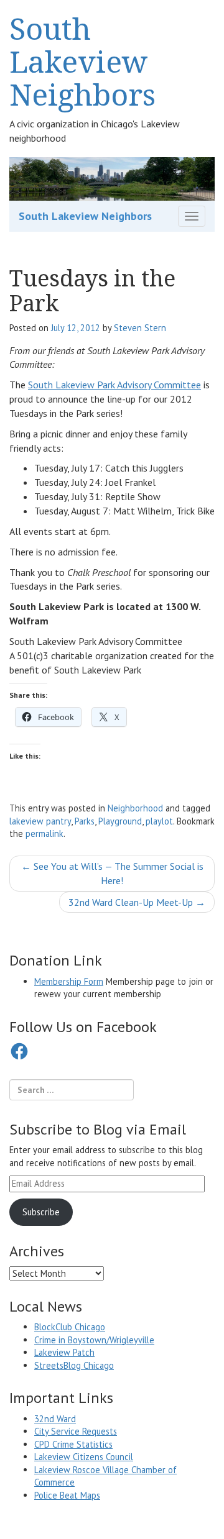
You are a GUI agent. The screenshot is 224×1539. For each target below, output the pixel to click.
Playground (120, 821)
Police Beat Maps (67, 1495)
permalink (44, 833)
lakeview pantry (40, 821)
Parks (85, 821)
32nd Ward (55, 1419)
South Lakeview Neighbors (82, 61)
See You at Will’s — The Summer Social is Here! (112, 873)
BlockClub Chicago (69, 1327)
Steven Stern (140, 328)
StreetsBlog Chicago (74, 1365)
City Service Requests (75, 1431)
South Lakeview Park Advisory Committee (114, 384)
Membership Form (68, 981)
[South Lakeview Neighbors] (112, 177)
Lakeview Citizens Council (83, 1457)
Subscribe (41, 1212)
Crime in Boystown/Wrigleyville (94, 1340)
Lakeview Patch (64, 1352)
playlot (159, 821)
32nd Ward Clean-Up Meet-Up (136, 902)
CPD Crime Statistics (73, 1444)
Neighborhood (135, 808)
